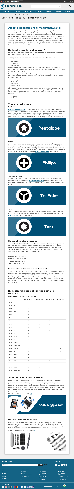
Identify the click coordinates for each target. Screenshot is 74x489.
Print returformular (43, 476)
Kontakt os (23, 473)
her (31, 393)
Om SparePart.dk (24, 471)
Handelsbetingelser (43, 471)
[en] (4, 1)
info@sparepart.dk (62, 479)
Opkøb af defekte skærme (26, 474)
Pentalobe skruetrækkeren (16, 109)
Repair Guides (23, 477)
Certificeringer (42, 479)
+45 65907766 (61, 478)
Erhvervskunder (42, 477)
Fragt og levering (42, 473)
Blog (21, 479)
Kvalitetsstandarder (25, 476)
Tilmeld (40, 464)
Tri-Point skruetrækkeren (36, 180)
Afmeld (45, 464)
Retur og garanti (42, 474)
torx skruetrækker (13, 215)
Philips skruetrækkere (42, 151)
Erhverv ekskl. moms (17, 1)
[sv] (6, 1)
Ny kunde (65, 1)
